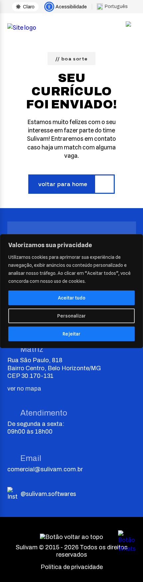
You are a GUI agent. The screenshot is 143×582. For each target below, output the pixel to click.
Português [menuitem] (116, 6)
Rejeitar (71, 334)
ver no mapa (24, 388)
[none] (114, 6)
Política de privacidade (72, 567)
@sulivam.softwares (48, 493)
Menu (128, 27)
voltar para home (62, 184)
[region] (71, 291)
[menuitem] (114, 6)
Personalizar (71, 316)
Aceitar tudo (71, 298)
